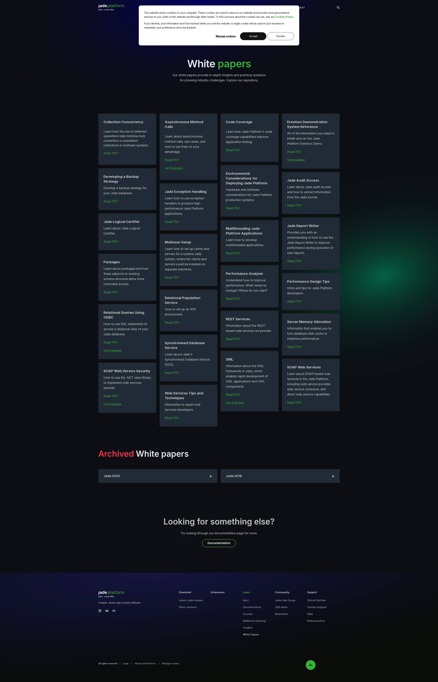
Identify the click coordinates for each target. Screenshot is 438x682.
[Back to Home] (111, 7)
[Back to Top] (310, 665)
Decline (280, 36)
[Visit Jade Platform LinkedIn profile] (100, 610)
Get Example (174, 168)
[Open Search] (338, 7)
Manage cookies (226, 36)
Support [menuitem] (312, 592)
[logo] (111, 594)
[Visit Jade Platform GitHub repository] (112, 610)
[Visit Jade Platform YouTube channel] (106, 610)
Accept (253, 36)
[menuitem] (191, 600)
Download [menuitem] (185, 592)
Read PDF (111, 153)
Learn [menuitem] (246, 592)
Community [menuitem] (282, 592)
